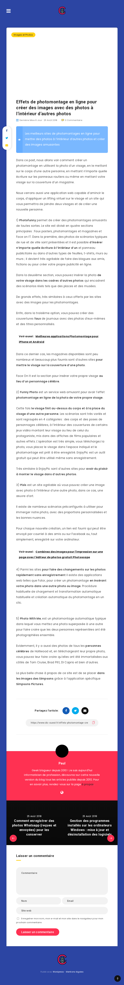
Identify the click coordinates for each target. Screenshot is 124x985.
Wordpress (58, 971)
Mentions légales (74, 971)
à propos (87, 784)
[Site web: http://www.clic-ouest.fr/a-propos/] (61, 792)
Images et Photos (23, 34)
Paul (62, 763)
